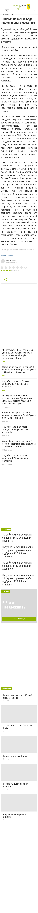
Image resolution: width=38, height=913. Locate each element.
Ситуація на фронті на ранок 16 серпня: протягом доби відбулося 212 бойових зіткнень (18, 551)
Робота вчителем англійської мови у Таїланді (17, 696)
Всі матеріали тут (19, 619)
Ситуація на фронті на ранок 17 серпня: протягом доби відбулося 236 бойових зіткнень (18, 580)
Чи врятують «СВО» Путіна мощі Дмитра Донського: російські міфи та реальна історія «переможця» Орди (18, 354)
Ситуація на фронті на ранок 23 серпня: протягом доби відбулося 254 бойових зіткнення (19, 370)
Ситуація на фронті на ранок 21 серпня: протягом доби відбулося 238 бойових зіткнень (19, 444)
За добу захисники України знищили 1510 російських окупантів (17, 537)
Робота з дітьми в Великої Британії (16, 785)
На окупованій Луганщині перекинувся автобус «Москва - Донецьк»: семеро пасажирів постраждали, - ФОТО (18, 399)
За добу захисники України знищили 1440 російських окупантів (17, 565)
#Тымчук (3, 255)
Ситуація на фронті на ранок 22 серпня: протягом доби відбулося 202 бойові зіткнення (19, 415)
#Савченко (11, 255)
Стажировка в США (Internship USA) (18, 727)
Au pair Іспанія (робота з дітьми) (15, 815)
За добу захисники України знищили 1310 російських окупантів (15, 384)
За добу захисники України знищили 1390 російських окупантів (15, 458)
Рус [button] (7, 11)
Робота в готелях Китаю (15, 756)
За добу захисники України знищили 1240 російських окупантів (15, 429)
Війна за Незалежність (13, 604)
